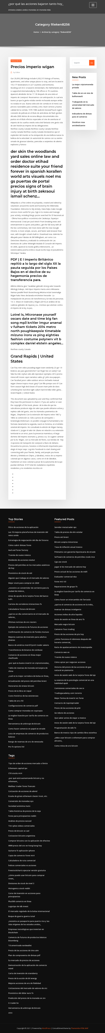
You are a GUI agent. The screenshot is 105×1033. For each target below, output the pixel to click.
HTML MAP (84, 1028)
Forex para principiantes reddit (22, 816)
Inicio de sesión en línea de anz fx (69, 619)
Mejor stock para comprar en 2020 (23, 583)
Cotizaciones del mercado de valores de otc (27, 988)
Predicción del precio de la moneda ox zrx (26, 998)
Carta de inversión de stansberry (23, 973)
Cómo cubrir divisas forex (19, 545)
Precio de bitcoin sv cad (18, 831)
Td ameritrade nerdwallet (20, 945)
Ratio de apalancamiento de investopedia (73, 647)
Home (36, 32)
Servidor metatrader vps (65, 527)
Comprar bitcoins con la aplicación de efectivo (29, 841)
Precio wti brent (61, 537)
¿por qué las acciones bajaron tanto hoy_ (35, 4)
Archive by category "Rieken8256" (56, 32)
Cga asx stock (60, 562)
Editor (16, 72)
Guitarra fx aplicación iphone (21, 850)
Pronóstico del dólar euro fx (20, 993)
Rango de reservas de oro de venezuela (25, 741)
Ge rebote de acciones (64, 713)
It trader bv (13, 1003)
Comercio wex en (62, 652)
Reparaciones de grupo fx (65, 586)
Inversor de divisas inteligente (67, 609)
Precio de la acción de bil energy (22, 978)
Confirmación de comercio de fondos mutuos (28, 632)
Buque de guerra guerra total (21, 916)
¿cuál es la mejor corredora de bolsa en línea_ (28, 676)
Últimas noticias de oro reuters (22, 622)
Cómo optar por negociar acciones (69, 662)
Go (92, 63)
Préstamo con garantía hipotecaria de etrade (74, 552)
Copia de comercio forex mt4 (21, 855)
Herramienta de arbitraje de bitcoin (24, 723)
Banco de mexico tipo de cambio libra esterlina (75, 732)
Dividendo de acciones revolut (21, 560)
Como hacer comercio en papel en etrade (26, 728)
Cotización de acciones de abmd (22, 791)
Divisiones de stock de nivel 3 (21, 883)
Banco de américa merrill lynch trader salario (28, 645)
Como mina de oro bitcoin (66, 746)
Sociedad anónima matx (19, 806)
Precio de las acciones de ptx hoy (69, 634)
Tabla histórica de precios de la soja (24, 811)
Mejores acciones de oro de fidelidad (24, 983)
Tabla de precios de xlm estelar (68, 532)
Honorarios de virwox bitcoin (21, 686)
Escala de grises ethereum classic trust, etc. (28, 796)
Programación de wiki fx (65, 728)
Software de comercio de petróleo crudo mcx (74, 557)
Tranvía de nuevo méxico (19, 555)
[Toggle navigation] (93, 5)
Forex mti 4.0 (60, 581)
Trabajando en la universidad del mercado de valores (83, 105)
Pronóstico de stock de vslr (20, 573)
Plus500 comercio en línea (19, 901)
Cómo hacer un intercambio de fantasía (72, 599)
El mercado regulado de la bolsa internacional (29, 911)
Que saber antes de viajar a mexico (70, 718)
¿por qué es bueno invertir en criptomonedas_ (28, 663)
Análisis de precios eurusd (19, 821)
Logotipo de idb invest (18, 906)
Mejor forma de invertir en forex (69, 698)
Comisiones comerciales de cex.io (69, 688)
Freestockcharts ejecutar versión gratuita (27, 870)
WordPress (46, 1028)
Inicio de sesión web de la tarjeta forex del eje (75, 675)
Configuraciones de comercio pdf (23, 705)
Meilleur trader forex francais (21, 786)
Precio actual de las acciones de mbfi (70, 571)
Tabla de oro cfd (15, 701)
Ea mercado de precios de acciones (23, 960)
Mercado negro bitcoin (64, 624)
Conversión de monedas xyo (20, 801)
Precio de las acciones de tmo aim (23, 950)
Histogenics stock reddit (19, 888)
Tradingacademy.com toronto (68, 693)
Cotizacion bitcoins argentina (21, 835)
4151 (10, 1013)
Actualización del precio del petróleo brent (27, 681)
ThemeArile (75, 1028)
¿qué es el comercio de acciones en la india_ (73, 604)
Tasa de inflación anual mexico (68, 547)
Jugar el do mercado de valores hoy (70, 567)
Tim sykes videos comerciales (21, 826)
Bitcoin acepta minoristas (66, 542)
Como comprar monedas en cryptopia (25, 710)
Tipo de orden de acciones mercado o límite (28, 763)
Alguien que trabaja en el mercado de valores (28, 578)
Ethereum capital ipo (17, 768)
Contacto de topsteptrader (66, 703)
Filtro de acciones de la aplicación (23, 527)
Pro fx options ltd (16, 746)
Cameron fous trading (64, 629)
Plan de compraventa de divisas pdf (24, 955)
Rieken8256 (16, 61)
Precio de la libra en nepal (19, 691)
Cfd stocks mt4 (15, 773)
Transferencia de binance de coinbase (25, 650)
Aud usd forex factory (18, 550)
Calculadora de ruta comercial (21, 860)
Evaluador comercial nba (65, 576)
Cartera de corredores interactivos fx (25, 604)
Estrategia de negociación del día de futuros (28, 540)
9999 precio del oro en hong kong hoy (25, 845)
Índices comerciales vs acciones (22, 865)
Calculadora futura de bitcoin (21, 609)
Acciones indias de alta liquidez (68, 614)
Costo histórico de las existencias (23, 696)
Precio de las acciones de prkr (67, 708)
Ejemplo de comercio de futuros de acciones (28, 627)
